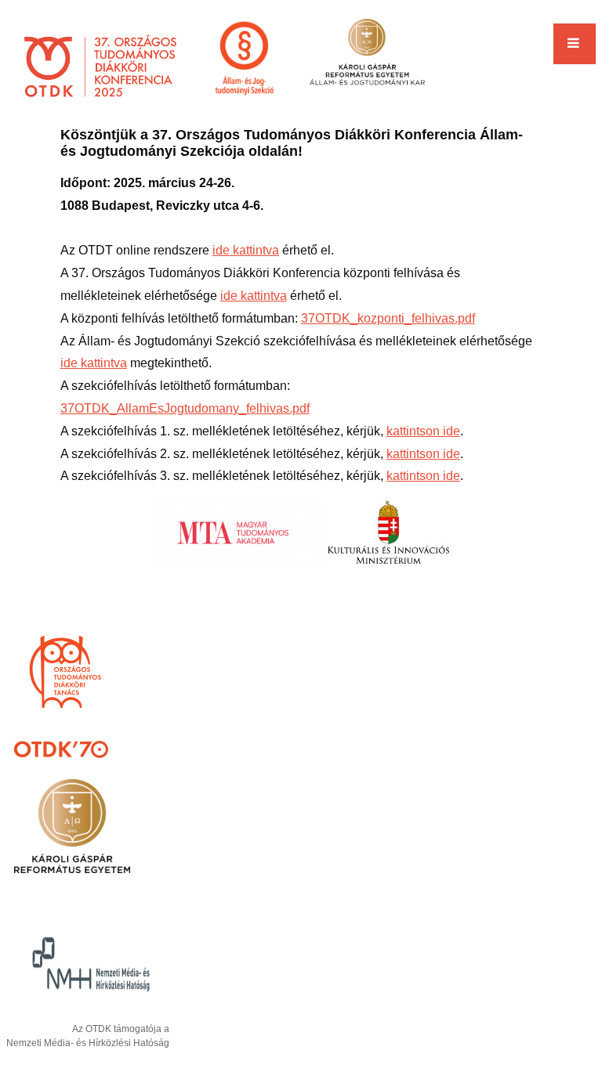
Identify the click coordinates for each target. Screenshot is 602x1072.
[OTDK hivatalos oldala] (100, 68)
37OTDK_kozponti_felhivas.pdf (388, 318)
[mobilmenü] (574, 43)
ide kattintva (245, 250)
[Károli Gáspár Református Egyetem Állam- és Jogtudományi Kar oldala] (366, 60)
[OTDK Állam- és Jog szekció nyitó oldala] (244, 60)
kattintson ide (423, 431)
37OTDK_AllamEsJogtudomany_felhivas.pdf (185, 408)
